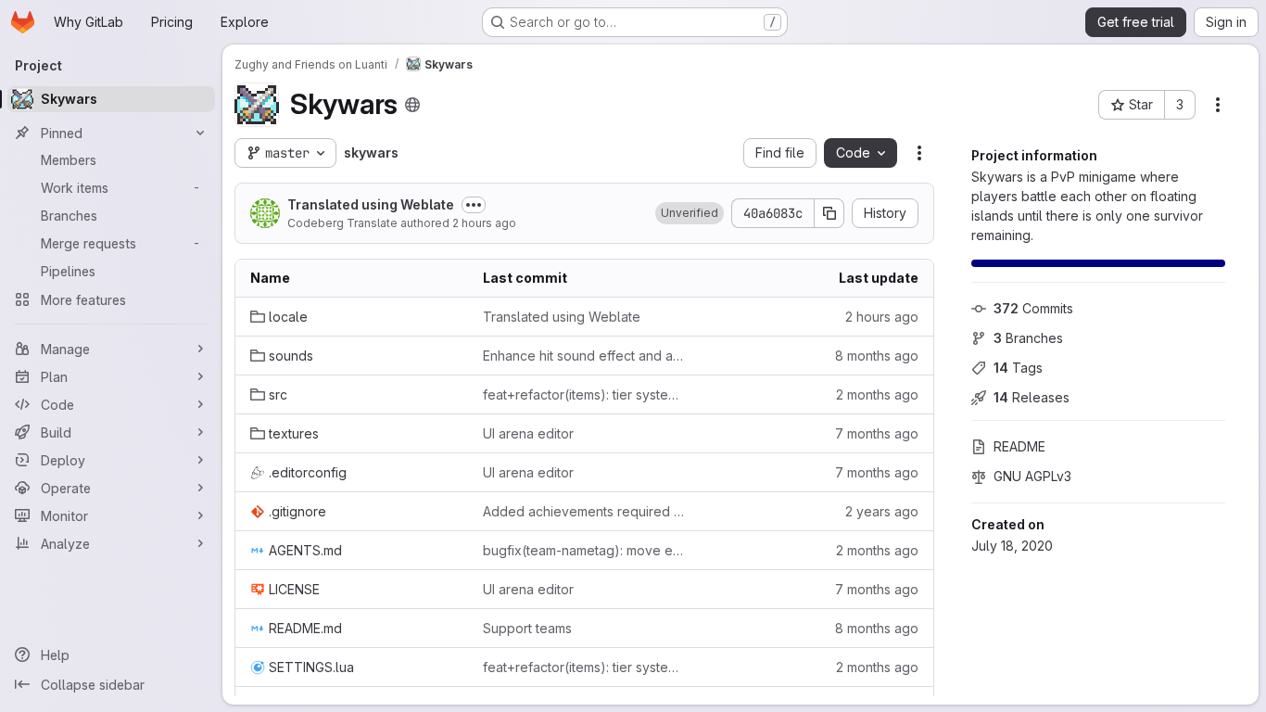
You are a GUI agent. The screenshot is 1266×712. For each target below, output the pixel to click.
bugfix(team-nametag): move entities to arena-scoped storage (584, 550)
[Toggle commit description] (474, 205)
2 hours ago (484, 223)
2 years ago (881, 511)
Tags (1018, 367)
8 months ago (876, 355)
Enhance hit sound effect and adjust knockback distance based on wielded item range (584, 355)
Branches (1028, 338)
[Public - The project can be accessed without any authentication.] (412, 104)
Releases (1032, 397)
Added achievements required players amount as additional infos (584, 511)
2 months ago (877, 394)
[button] (689, 213)
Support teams (527, 628)
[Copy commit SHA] (829, 213)
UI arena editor (528, 433)
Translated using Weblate (370, 204)
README (1019, 446)
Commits (1033, 308)
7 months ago (876, 433)
